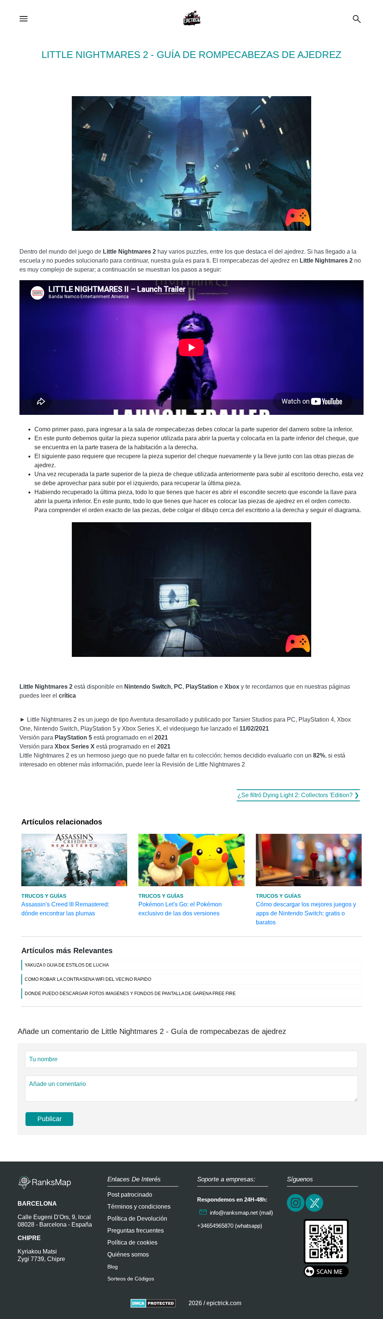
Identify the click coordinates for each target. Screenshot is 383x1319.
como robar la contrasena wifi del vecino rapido (88, 979)
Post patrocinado (129, 1194)
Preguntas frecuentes (135, 1230)
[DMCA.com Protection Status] (153, 1303)
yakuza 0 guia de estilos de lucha (67, 965)
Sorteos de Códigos (130, 1279)
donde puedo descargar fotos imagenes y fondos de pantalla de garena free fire (130, 993)
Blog (112, 1267)
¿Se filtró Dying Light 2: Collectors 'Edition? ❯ (298, 795)
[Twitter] (315, 1211)
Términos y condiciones (139, 1206)
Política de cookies (132, 1242)
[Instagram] (296, 1211)
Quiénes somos (128, 1254)
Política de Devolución (137, 1218)
